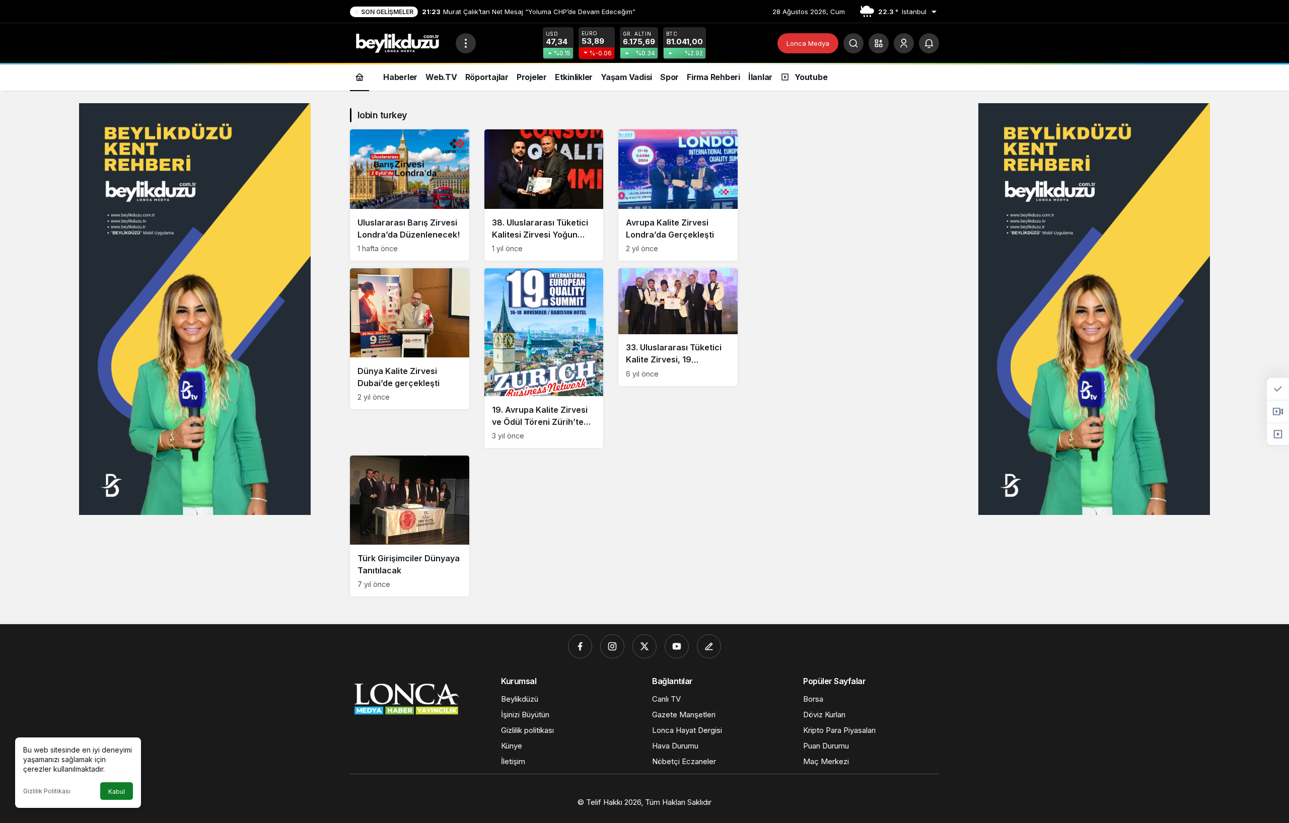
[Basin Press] (709, 646)
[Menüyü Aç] (466, 43)
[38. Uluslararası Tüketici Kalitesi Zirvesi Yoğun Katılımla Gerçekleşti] (544, 195)
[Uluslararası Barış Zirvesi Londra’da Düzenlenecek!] (409, 195)
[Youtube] (677, 646)
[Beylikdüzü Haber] (399, 42)
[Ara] (853, 43)
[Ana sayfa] (359, 77)
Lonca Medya (807, 43)
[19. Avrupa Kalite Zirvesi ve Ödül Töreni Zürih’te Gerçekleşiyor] (544, 358)
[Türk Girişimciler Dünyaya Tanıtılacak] (409, 526)
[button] (879, 43)
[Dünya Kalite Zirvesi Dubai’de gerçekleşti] (409, 338)
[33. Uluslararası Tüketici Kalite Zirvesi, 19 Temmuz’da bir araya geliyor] (678, 327)
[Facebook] (580, 646)
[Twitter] (644, 646)
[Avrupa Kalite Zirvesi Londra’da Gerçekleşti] (678, 195)
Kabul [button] (116, 791)
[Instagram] (612, 646)
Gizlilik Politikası (46, 791)
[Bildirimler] (929, 43)
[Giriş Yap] (904, 43)
